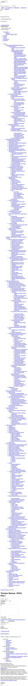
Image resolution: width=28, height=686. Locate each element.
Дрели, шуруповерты (14, 431)
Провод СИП (17, 90)
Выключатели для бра (16, 241)
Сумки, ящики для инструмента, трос (17, 453)
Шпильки (11, 586)
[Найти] (14, 6)
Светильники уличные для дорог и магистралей (20, 372)
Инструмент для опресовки (15, 492)
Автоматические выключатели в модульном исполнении (19, 153)
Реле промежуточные (19, 194)
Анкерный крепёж (13, 574)
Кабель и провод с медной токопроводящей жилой (17, 50)
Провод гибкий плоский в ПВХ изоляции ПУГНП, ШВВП (20, 73)
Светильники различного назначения (17, 333)
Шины (12, 173)
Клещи (13, 473)
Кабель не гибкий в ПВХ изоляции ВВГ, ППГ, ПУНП (20, 59)
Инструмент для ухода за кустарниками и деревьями (17, 507)
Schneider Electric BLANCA (17, 263)
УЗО (12, 155)
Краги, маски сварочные (17, 415)
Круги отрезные (15, 553)
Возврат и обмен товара (11, 34)
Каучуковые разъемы (16, 226)
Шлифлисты (14, 561)
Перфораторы (12, 428)
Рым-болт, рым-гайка (14, 579)
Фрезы (12, 560)
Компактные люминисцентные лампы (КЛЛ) (20, 322)
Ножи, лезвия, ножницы (14, 448)
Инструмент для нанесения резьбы (17, 455)
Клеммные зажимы (15, 129)
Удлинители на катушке (17, 240)
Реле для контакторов (16, 219)
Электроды (11, 409)
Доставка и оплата (10, 647)
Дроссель (16, 339)
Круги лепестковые (15, 555)
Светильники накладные (20, 357)
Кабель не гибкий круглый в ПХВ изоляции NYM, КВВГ (20, 68)
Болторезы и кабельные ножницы (19, 524)
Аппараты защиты (15, 164)
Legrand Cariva (14, 268)
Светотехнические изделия (12, 280)
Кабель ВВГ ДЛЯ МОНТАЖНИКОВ (18, 53)
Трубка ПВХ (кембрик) (19, 114)
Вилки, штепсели (15, 244)
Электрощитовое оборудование (16, 167)
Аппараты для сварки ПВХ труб (19, 419)
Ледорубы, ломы (15, 509)
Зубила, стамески (15, 483)
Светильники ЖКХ (18, 362)
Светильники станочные (20, 376)
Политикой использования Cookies (9, 680)
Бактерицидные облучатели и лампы (17, 285)
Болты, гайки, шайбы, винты (15, 575)
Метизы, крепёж (10, 571)
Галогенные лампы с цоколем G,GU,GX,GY (19, 314)
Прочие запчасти (15, 438)
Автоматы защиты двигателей (18, 163)
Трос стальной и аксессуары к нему (17, 581)
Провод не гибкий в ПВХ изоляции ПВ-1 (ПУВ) (20, 76)
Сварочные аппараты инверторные (16, 421)
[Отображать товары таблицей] (2, 599)
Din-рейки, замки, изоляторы (18, 171)
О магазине (6, 31)
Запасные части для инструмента (16, 432)
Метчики (13, 460)
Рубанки (13, 477)
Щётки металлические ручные (18, 552)
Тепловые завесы (15, 404)
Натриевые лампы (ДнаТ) (20, 295)
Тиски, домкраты (15, 480)
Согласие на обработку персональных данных (16, 656)
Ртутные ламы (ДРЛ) (19, 296)
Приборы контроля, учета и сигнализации (15, 178)
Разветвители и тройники (17, 246)
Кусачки (13, 491)
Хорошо (2, 682)
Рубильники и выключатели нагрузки (17, 142)
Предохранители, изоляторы (18, 206)
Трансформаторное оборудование (16, 149)
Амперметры (14, 183)
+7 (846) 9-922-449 (5, 25)
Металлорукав (14, 106)
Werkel (12, 271)
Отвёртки (13, 487)
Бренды (5, 36)
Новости (8, 33)
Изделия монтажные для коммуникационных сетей (17, 276)
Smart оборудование (13, 141)
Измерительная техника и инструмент (17, 495)
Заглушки (13, 172)
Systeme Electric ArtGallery (17, 260)
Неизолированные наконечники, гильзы (19, 136)
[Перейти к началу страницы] (2, 684)
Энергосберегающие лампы (17, 289)
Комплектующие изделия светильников (17, 335)
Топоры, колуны (15, 515)
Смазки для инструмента (14, 530)
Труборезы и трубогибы (17, 475)
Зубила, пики (14, 568)
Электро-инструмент (11, 425)
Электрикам (6, 39)
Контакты (5, 40)
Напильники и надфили (17, 486)
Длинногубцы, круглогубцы (18, 525)
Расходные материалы (11, 528)
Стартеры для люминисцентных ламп (19, 342)
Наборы (13, 456)
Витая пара (16, 86)
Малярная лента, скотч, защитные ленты (18, 532)
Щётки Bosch (14, 437)
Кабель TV (16, 83)
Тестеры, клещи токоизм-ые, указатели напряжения (18, 185)
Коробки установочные (16, 256)
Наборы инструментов (14, 447)
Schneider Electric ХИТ (16, 267)
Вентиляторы (12, 392)
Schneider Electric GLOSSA (17, 262)
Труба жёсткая (17, 105)
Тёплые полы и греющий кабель (16, 393)
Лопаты (13, 510)
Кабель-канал (14, 95)
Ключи (10, 462)
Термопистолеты (13, 430)
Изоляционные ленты (19, 123)
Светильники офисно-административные (19, 360)
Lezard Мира (14, 274)
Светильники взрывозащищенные (19, 383)
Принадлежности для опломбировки (17, 535)
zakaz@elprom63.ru (5, 633)
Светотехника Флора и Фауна (15, 283)
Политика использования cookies (13, 657)
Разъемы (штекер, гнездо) (17, 416)
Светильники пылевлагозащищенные (19, 380)
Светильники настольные (20, 364)
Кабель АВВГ (17, 92)
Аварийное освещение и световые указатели (20, 385)
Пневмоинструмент (13, 526)
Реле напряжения (18, 196)
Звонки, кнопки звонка (16, 189)
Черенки (13, 503)
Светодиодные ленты (16, 332)
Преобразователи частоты (15, 140)
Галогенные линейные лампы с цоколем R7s (19, 318)
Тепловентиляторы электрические (19, 403)
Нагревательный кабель (16, 395)
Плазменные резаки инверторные (19, 423)
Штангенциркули (15, 498)
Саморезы (11, 577)
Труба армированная (19, 102)
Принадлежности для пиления (16, 537)
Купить (2, 627)
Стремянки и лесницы (14, 451)
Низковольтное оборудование (13, 139)
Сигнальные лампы (13, 144)
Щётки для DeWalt (15, 433)
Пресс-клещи (14, 494)
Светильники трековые (19, 361)
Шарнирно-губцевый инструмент (16, 517)
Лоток (12, 97)
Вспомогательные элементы (18, 217)
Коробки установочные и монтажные (17, 250)
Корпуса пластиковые (16, 169)
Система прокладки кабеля (15, 94)
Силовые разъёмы (13, 223)
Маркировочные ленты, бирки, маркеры (19, 119)
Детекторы (11, 442)
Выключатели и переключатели (18, 440)
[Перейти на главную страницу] (3, 14)
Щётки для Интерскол (16, 436)
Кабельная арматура (13, 124)
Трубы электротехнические (17, 98)
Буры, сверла (14, 566)
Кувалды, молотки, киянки (17, 484)
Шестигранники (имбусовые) (18, 470)
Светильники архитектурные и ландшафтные (18, 369)
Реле (12, 190)
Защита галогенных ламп (20, 338)
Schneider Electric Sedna (16, 273)
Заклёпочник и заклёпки (17, 482)
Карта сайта (8, 661)
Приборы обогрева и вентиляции (13, 390)
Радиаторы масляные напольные (19, 400)
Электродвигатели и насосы (15, 211)
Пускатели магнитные (16, 218)
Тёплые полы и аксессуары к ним (19, 394)
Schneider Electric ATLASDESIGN (19, 258)
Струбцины (14, 489)
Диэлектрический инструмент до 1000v (18, 444)
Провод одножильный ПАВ (20, 91)
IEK (12, 261)
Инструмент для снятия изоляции (16, 445)
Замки (10, 572)
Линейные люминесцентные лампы (20, 325)
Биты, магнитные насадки (15, 533)
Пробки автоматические (17, 166)
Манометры (14, 199)
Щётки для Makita (15, 434)
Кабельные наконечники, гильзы (19, 130)
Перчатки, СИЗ (15, 210)
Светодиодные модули (19, 345)
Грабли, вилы (14, 505)
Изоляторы (16, 208)
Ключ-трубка (14, 465)
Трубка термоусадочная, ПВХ (18, 112)
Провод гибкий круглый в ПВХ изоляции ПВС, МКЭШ (20, 65)
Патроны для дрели (15, 569)
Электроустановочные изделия (16, 257)
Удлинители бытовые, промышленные (16, 248)
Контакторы (14, 216)
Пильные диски (15, 539)
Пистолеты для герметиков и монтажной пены (18, 546)
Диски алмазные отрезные (17, 554)
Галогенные (14, 389)
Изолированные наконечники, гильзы (19, 134)
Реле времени (17, 195)
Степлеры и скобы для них (17, 488)
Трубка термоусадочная (19, 113)
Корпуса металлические (16, 168)
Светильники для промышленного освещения (17, 374)
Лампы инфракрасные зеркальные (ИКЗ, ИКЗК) (20, 307)
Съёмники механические (17, 478)
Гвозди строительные (14, 576)
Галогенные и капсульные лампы (19, 311)
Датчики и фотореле (16, 182)
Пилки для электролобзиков (17, 538)
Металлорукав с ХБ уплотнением (18, 110)
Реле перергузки (18, 193)
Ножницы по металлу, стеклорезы (19, 519)
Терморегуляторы (15, 180)
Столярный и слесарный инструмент (17, 471)
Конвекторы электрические (17, 399)
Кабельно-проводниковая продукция (14, 45)
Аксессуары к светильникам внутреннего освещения (20, 350)
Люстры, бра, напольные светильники (20, 356)
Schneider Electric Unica (16, 269)
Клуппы (13, 459)
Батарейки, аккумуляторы (15, 531)
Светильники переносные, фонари (17, 284)
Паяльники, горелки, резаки (15, 449)
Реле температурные (19, 197)
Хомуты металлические (14, 585)
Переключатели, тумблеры (17, 230)
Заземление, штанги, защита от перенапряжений (18, 204)
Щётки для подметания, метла (18, 516)
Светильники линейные (19, 351)
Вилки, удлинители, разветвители (17, 239)
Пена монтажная (15, 544)
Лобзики (11, 426)
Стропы (10, 580)
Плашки (13, 461)
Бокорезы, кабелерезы (16, 522)
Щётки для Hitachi (15, 439)
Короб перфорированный (17, 96)
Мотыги (13, 511)
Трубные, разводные (16, 469)
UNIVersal (13, 265)
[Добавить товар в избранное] (4, 624)
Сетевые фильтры (15, 245)
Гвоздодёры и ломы (16, 472)
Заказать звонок (4, 26)
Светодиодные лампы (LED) (18, 288)
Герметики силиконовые (17, 542)
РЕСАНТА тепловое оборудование (17, 397)
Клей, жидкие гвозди (16, 543)
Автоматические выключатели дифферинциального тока (18, 159)
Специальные (14, 467)
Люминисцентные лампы (17, 320)
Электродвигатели (15, 212)
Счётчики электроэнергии (17, 186)
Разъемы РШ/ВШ (15, 227)
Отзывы (5, 35)
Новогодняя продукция (14, 282)
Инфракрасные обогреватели (18, 401)
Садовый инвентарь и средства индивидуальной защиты (16, 501)
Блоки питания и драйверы (20, 344)
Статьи (5, 38)
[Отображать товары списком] (4, 599)
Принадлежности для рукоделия (16, 536)
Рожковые (13, 466)
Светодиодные (14, 388)
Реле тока (16, 191)
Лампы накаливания (16, 300)
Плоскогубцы (14, 520)
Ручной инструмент (10, 443)
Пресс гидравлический (16, 493)
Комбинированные (15, 464)
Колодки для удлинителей (17, 243)
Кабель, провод (12, 46)
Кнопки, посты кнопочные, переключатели (15, 229)
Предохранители (18, 207)
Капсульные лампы (18, 316)
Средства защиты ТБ (13, 200)
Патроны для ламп (18, 340)
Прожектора (11, 387)
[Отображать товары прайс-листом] (6, 599)
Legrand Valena (14, 272)
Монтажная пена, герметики (15, 541)
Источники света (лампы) (15, 287)
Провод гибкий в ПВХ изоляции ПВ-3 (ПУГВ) (19, 70)
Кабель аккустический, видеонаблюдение (19, 85)
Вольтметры (14, 179)
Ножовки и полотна (16, 476)
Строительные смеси (13, 570)
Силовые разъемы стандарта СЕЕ (19, 224)
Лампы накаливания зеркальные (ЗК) (19, 305)
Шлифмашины (12, 427)
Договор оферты (10, 652)
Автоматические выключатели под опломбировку (18, 162)
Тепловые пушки (15, 398)
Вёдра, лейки (14, 504)
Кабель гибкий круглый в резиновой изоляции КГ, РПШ (20, 56)
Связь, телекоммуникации (17, 138)
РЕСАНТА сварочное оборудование (17, 417)
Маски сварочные (15, 422)
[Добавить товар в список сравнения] (2, 624)
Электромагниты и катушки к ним (17, 145)
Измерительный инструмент (18, 499)
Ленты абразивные (15, 559)
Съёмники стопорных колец (18, 521)
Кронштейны (17, 337)
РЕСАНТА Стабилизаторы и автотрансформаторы (15, 147)
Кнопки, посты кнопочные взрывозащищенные (17, 235)
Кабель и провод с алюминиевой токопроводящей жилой (19, 88)
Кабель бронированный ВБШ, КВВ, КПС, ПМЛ (19, 61)
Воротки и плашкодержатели (18, 458)
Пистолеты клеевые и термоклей (16, 450)
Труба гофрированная (19, 103)
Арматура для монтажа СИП (18, 128)
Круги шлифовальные (16, 550)
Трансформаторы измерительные (19, 188)
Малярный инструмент (14, 454)
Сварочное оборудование (12, 408)
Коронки (13, 565)
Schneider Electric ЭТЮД (17, 266)
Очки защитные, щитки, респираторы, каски (17, 513)
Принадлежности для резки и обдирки (18, 548)
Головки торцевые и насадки (18, 481)
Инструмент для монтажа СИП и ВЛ (17, 527)
